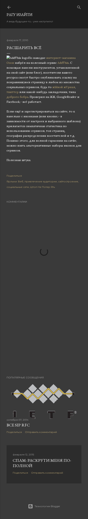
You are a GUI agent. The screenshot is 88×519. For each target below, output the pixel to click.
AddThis (63, 63)
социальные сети (18, 186)
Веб (20, 181)
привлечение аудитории (41, 181)
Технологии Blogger (47, 506)
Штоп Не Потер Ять (42, 186)
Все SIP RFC (18, 425)
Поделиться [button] (14, 175)
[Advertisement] (44, 337)
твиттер (13, 92)
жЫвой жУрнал (63, 87)
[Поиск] (79, 6)
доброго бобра (17, 97)
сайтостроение (68, 181)
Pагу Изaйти (19, 14)
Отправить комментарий (41, 432)
